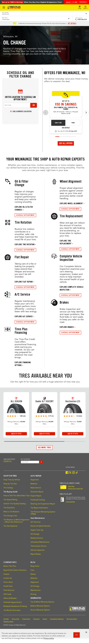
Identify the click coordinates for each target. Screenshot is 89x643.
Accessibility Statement (57, 619)
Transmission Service (38, 546)
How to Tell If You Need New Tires (16, 496)
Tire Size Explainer (10, 526)
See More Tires (44, 447)
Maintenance (35, 590)
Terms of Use (15, 619)
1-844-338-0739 (82, 19)
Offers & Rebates (9, 598)
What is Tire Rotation (11, 512)
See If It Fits (16, 433)
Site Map (6, 619)
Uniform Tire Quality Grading (14, 504)
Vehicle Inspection (37, 550)
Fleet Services (8, 590)
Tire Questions (9, 508)
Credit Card (7, 586)
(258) (24, 416)
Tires (32, 570)
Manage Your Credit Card (75, 488)
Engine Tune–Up (36, 530)
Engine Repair (35, 496)
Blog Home (34, 566)
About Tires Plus (9, 566)
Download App (70, 501)
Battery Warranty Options (40, 606)
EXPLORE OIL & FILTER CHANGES (24, 208)
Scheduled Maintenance (39, 542)
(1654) (80, 416)
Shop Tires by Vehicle (11, 480)
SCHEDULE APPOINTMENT (25, 215)
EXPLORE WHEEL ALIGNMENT (71, 203)
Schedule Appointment (12, 602)
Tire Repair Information (39, 508)
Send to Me (58, 123)
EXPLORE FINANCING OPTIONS (23, 364)
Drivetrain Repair (36, 492)
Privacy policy (48, 638)
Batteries (33, 484)
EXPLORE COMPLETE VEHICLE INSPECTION (71, 288)
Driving (33, 594)
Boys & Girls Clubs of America (14, 570)
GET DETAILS (72, 23)
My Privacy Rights (72, 619)
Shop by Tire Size (10, 484)
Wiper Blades (35, 554)
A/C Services (35, 522)
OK (76, 635)
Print (73, 123)
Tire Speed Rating (10, 500)
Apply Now (71, 486)
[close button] (86, 632)
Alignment (34, 480)
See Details (66, 127)
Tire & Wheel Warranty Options (42, 602)
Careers (6, 574)
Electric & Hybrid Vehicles (40, 526)
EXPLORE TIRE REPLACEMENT (66, 242)
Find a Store (8, 582)
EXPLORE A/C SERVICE (24, 316)
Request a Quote (8, 621)
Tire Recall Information (12, 610)
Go (34, 105)
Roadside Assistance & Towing (15, 606)
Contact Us (7, 578)
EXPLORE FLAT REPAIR (24, 281)
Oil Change (34, 534)
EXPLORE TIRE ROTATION (24, 244)
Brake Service (35, 488)
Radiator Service (36, 538)
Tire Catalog (8, 488)
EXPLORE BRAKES (67, 327)
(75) (52, 416)
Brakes (33, 574)
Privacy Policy (26, 619)
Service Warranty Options (40, 610)
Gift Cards (7, 594)
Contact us (7, 461)
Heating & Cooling (37, 500)
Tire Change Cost (10, 516)
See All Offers (66, 143)
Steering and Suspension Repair (42, 504)
